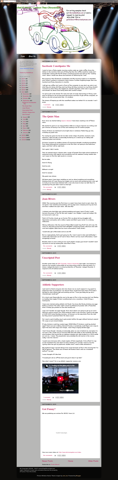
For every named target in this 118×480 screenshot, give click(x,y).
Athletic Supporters (53, 284)
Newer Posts (47, 461)
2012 (24, 89)
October (25, 98)
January (25, 132)
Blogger (78, 475)
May (24, 123)
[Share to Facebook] (61, 105)
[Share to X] (59, 105)
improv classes (66, 120)
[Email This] (56, 105)
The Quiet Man (50, 116)
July (24, 119)
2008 (24, 139)
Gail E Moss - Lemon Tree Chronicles (38, 7)
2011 (23, 92)
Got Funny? (49, 409)
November (26, 96)
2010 (24, 135)
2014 (24, 85)
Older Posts (93, 461)
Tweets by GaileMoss (26, 72)
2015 (24, 83)
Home (23, 56)
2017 (24, 78)
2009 (24, 137)
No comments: (48, 187)
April (24, 126)
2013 (24, 87)
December (26, 94)
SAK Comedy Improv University (68, 263)
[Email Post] (53, 104)
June (24, 121)
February (26, 130)
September (26, 100)
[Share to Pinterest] (63, 105)
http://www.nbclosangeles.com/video (70, 452)
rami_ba (65, 475)
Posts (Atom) (55, 464)
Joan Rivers (48, 199)
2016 (24, 81)
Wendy (49, 107)
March (25, 128)
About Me (32, 56)
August (25, 117)
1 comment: (47, 104)
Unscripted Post (51, 257)
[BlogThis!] (58, 105)
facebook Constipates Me (56, 66)
